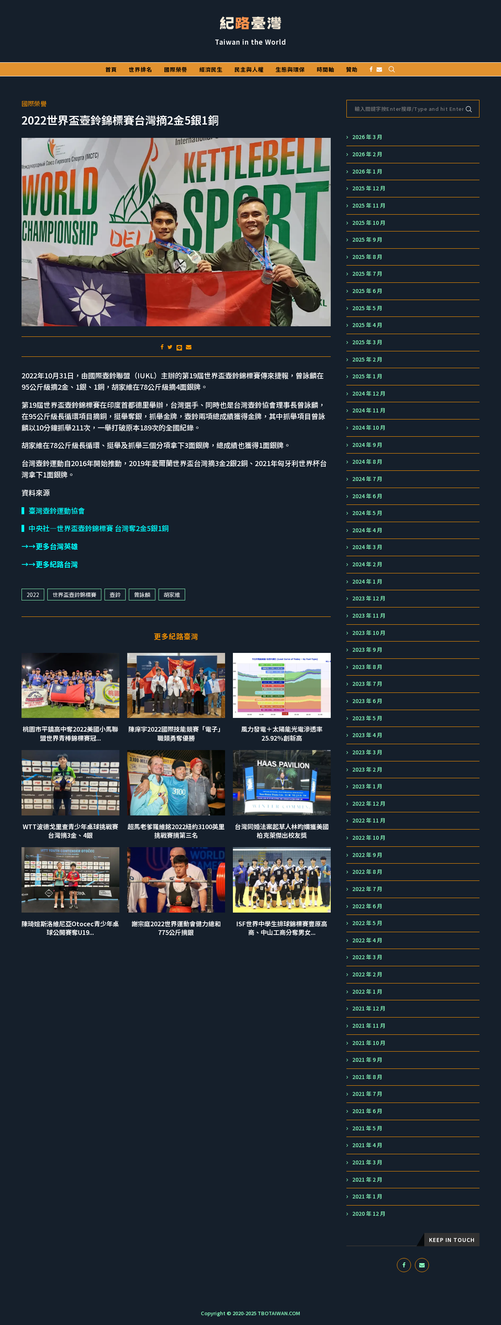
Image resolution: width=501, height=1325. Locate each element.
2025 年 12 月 (369, 188)
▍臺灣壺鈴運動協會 (53, 510)
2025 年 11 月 (369, 205)
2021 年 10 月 (369, 1043)
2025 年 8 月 (367, 256)
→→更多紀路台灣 (50, 564)
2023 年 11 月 (369, 615)
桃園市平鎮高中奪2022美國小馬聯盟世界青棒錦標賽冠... (70, 733)
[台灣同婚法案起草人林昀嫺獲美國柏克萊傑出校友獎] (282, 782)
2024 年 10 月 (369, 427)
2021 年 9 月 (367, 1059)
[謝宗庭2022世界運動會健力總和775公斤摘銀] (176, 880)
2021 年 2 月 (367, 1179)
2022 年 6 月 (367, 906)
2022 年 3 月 (367, 957)
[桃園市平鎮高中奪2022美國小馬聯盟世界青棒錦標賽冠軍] (70, 685)
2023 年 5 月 (367, 718)
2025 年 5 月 (367, 308)
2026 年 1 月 (367, 171)
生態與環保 (290, 69)
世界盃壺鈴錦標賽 (74, 594)
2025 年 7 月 (367, 273)
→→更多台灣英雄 (50, 546)
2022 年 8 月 (367, 871)
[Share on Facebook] (162, 347)
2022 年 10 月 (369, 837)
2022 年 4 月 (367, 940)
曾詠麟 (142, 594)
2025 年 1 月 (367, 376)
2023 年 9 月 (367, 649)
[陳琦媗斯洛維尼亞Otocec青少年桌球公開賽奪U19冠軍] (70, 880)
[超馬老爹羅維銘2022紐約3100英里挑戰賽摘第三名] (176, 782)
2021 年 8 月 (367, 1077)
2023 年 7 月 (367, 683)
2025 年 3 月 (367, 342)
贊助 (352, 69)
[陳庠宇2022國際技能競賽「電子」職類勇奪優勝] (176, 685)
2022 (33, 594)
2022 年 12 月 (369, 803)
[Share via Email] (188, 347)
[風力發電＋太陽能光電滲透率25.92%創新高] (282, 685)
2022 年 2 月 (367, 974)
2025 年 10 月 (369, 222)
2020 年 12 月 (369, 1213)
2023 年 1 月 (367, 786)
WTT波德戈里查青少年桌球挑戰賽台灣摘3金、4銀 (70, 831)
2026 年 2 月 (367, 154)
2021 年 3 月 (367, 1162)
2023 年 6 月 (367, 701)
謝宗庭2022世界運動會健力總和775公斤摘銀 (176, 928)
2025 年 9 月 (367, 239)
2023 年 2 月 (367, 769)
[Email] (379, 69)
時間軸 (325, 69)
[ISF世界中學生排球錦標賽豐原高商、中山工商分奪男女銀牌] (282, 880)
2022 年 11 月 (369, 820)
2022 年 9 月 (367, 855)
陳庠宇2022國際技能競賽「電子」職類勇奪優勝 (176, 733)
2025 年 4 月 (367, 325)
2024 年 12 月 (369, 393)
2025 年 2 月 (367, 359)
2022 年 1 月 (367, 991)
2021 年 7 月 (367, 1093)
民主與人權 (249, 69)
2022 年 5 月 (367, 923)
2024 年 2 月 (367, 564)
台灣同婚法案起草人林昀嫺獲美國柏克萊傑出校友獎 (282, 831)
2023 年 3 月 (367, 752)
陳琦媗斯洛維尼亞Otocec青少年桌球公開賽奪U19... (70, 928)
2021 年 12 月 (369, 1008)
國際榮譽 (175, 69)
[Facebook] (371, 69)
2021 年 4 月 (367, 1145)
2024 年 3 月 (367, 547)
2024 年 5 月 (367, 513)
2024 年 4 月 (367, 530)
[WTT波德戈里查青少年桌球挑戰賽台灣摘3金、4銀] (70, 782)
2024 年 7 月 (367, 479)
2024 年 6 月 (367, 496)
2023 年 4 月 (367, 735)
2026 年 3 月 (367, 137)
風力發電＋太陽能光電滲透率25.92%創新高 (282, 733)
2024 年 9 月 (367, 444)
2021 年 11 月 (369, 1025)
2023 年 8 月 (367, 667)
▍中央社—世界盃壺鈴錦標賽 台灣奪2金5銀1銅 (95, 528)
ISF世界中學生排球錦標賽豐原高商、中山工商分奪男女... (281, 928)
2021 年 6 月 (367, 1111)
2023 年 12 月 (369, 598)
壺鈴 (115, 594)
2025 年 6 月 (367, 291)
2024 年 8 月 (367, 461)
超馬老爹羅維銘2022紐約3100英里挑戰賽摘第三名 (176, 831)
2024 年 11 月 (369, 410)
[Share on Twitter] (170, 347)
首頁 (111, 69)
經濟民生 (211, 69)
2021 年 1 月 (367, 1196)
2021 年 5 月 (367, 1128)
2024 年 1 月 (367, 581)
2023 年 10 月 (369, 632)
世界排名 (140, 69)
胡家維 (172, 594)
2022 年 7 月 (367, 889)
